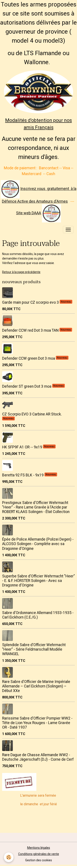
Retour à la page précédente (21, 272)
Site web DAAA (28, 213)
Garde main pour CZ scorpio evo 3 (31, 302)
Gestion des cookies (38, 860)
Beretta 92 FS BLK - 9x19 (23, 475)
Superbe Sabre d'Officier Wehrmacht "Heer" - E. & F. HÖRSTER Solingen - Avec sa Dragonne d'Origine (38, 580)
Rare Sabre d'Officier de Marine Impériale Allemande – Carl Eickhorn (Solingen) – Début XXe (36, 686)
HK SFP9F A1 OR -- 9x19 (22, 447)
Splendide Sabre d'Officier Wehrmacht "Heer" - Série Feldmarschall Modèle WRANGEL (34, 649)
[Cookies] (8, 857)
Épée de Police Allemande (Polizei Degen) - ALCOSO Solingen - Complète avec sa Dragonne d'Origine (38, 543)
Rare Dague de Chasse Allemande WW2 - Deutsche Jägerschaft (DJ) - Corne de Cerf (38, 757)
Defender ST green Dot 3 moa (27, 386)
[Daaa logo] (10, 189)
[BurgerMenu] (68, 229)
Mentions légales (38, 847)
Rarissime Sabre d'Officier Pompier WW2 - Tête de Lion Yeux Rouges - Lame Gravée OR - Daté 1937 (37, 722)
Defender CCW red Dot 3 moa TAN (30, 330)
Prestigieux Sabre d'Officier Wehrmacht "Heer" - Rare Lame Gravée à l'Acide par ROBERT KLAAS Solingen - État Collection (36, 507)
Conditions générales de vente (38, 854)
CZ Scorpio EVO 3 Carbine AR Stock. (32, 414)
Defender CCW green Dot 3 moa (29, 358)
